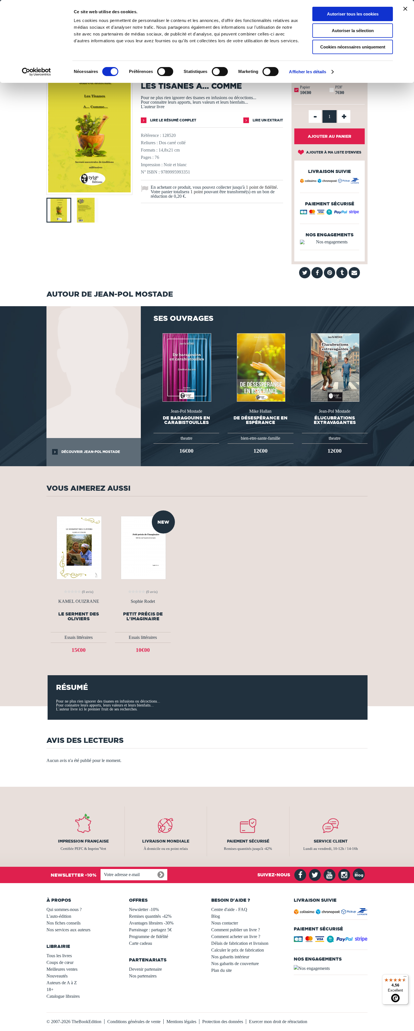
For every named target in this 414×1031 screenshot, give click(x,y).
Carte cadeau (140, 943)
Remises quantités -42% (150, 916)
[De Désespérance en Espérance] (260, 367)
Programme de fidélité (148, 936)
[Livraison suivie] (329, 181)
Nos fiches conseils (63, 923)
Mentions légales (181, 1021)
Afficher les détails (307, 71)
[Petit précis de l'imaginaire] (143, 547)
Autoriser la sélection (353, 30)
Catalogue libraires (63, 996)
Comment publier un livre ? (235, 929)
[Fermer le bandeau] (405, 9)
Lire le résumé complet (172, 120)
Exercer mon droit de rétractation (278, 1021)
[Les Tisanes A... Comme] (89, 190)
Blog (215, 916)
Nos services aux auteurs (68, 929)
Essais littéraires (78, 637)
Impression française (83, 841)
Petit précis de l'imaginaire (143, 616)
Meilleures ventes (61, 969)
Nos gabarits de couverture (235, 963)
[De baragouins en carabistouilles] (186, 367)
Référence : (151, 135)
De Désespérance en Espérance (260, 420)
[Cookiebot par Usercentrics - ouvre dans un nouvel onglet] (36, 72)
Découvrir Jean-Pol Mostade (90, 452)
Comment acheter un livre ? (235, 936)
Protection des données (222, 1021)
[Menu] (405, 977)
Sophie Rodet (143, 601)
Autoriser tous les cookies (353, 14)
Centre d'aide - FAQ (229, 909)
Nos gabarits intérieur (230, 956)
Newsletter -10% (144, 909)
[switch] (165, 71)
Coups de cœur (60, 962)
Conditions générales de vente (134, 1021)
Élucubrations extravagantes (335, 420)
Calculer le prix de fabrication (237, 950)
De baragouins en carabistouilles (186, 420)
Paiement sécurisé (248, 841)
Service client (331, 841)
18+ (50, 989)
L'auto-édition (58, 916)
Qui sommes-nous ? (64, 909)
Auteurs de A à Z (61, 982)
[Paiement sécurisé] (329, 213)
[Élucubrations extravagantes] (334, 367)
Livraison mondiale (165, 841)
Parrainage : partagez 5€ (150, 929)
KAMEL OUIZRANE (78, 601)
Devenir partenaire (145, 969)
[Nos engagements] (329, 242)
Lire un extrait (267, 120)
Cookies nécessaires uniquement (352, 47)
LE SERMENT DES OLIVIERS (78, 616)
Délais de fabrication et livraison (239, 943)
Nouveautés (57, 976)
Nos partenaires (143, 976)
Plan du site (221, 970)
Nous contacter (224, 923)
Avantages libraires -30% (151, 923)
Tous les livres (59, 955)
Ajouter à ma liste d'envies (333, 152)
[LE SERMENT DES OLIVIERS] (78, 547)
